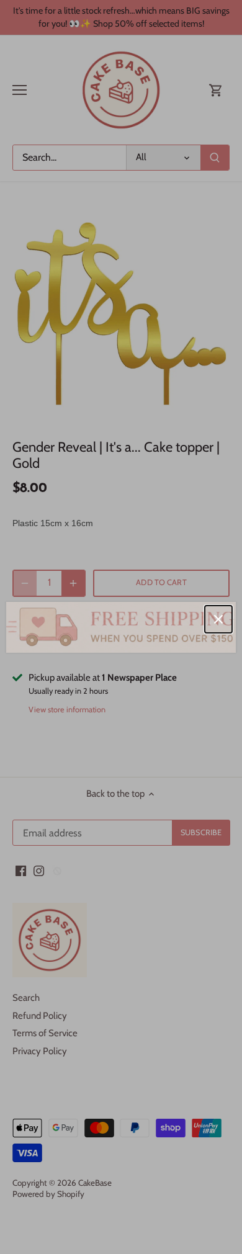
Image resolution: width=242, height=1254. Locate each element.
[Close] (218, 619)
